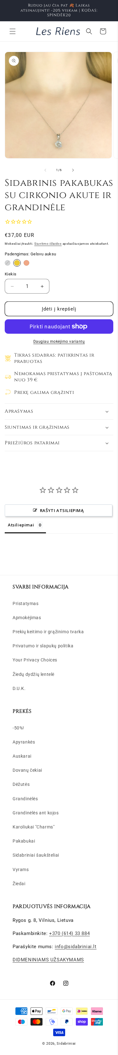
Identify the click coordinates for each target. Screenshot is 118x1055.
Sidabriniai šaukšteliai (36, 855)
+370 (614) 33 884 (69, 933)
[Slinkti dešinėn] (73, 170)
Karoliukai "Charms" (33, 826)
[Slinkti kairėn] (45, 170)
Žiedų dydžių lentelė (33, 674)
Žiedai (19, 883)
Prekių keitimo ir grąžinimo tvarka (48, 631)
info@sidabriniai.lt (75, 946)
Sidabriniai (66, 1044)
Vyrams (21, 869)
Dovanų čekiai (27, 770)
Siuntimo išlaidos (48, 243)
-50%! (18, 727)
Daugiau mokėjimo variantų (59, 341)
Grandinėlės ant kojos (36, 812)
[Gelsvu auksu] (17, 263)
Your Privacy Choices (35, 659)
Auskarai (22, 756)
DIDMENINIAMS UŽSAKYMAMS (48, 960)
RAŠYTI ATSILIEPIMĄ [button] (62, 510)
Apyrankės (24, 741)
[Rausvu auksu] (26, 263)
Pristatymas (26, 603)
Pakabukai (24, 840)
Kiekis (10, 274)
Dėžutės (21, 784)
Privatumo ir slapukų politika (43, 645)
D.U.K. (19, 688)
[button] (13, 31)
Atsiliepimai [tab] (21, 525)
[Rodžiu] (7, 263)
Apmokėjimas (27, 617)
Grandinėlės (25, 798)
